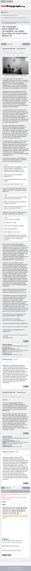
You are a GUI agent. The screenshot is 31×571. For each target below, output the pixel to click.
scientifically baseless (18, 259)
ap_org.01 (17, 348)
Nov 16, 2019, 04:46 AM (7, 362)
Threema (4, 353)
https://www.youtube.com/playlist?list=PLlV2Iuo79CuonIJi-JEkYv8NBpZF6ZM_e (14, 319)
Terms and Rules (14, 567)
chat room (18, 346)
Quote (26, 341)
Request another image (17, 542)
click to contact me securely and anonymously (17, 350)
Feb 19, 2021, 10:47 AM (7, 454)
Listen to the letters (6, 542)
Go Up (2, 487)
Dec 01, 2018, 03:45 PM (8, 51)
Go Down (3, 44)
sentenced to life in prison (20, 292)
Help (9, 567)
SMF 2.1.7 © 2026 (12, 569)
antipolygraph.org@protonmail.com (14, 351)
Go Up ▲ (21, 567)
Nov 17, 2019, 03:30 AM (7, 394)
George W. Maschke (8, 49)
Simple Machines (19, 569)
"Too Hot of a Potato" (17, 354)
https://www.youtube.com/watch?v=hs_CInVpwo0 (15, 326)
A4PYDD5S (9, 353)
